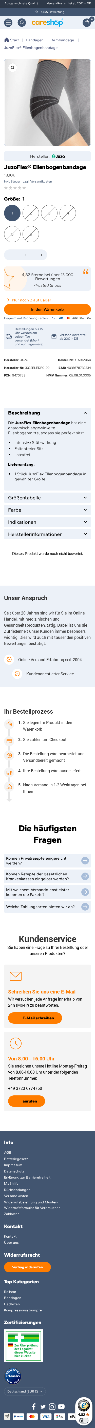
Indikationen (22, 522)
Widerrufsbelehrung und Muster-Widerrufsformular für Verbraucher (32, 1205)
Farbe (14, 510)
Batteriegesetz (16, 1159)
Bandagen (35, 40)
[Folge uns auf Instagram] (52, 1406)
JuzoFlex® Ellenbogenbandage (31, 47)
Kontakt (10, 1236)
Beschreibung (24, 413)
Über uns (11, 1242)
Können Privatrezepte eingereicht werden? (36, 860)
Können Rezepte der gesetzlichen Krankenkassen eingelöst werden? (37, 876)
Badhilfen (12, 1304)
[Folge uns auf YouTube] (61, 1406)
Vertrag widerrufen (27, 1267)
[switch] (83, 1420)
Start (14, 40)
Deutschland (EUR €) (22, 1391)
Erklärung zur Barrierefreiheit (27, 1177)
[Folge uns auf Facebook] (34, 1406)
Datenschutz (14, 1171)
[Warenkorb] (87, 23)
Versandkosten (16, 1196)
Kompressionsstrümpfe (23, 1310)
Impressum (13, 1165)
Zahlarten (12, 1214)
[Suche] (21, 22)
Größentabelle (24, 498)
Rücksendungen (17, 1190)
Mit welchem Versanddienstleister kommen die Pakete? (37, 892)
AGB (7, 1152)
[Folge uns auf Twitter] (43, 1406)
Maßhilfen (12, 1183)
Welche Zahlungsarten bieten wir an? (40, 906)
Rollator (10, 1292)
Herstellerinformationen (35, 534)
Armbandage (62, 40)
